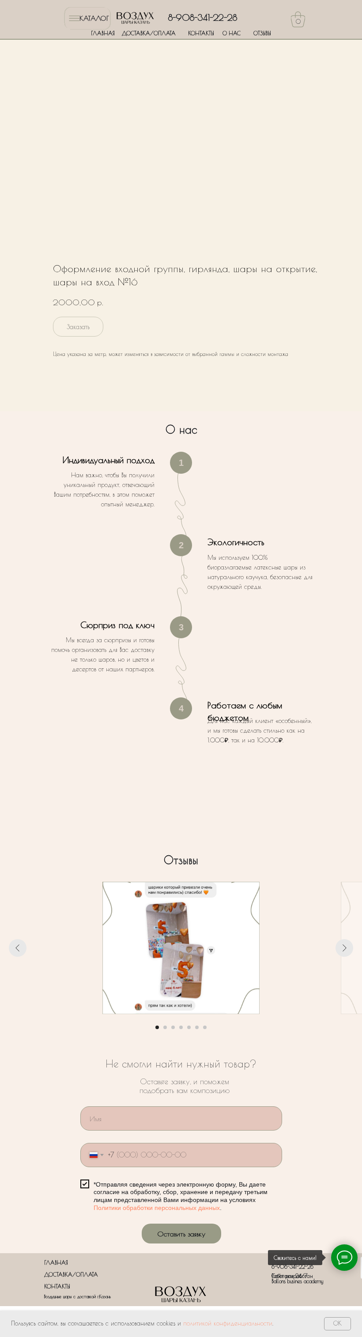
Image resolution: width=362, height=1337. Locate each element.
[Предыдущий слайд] (17, 948)
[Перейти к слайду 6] (197, 1027)
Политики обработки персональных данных (157, 1207)
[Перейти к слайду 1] (157, 1027)
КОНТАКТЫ (201, 33)
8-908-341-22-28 (202, 17)
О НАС (231, 33)
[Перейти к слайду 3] (173, 1027)
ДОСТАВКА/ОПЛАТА (149, 33)
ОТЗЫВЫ (262, 33)
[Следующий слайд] (344, 948)
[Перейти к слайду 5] (189, 1027)
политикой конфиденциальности (227, 1323)
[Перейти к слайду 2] (165, 1027)
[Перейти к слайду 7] (205, 1027)
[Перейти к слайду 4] (181, 1027)
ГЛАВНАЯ (103, 33)
